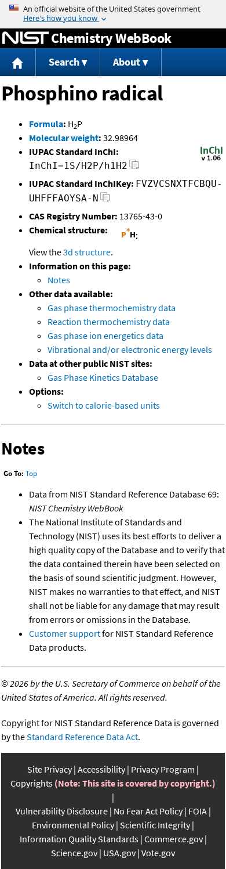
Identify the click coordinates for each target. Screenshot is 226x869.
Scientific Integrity (155, 825)
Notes (59, 280)
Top (31, 473)
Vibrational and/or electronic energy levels (130, 349)
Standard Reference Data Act (82, 736)
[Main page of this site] (18, 62)
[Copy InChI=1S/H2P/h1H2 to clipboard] (134, 167)
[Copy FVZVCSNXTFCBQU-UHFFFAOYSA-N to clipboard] (105, 200)
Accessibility (101, 769)
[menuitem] (18, 62)
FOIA (197, 811)
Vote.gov (158, 853)
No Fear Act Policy (148, 811)
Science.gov (74, 853)
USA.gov (119, 853)
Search (64, 61)
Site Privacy (49, 769)
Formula (46, 123)
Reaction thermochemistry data (109, 321)
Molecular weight (64, 137)
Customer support (64, 633)
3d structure (87, 252)
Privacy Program (163, 769)
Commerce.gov (173, 839)
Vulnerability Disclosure (62, 811)
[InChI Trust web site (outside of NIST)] (211, 159)
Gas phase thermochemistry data (112, 307)
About (126, 61)
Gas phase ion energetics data (105, 335)
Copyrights (31, 783)
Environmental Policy (73, 825)
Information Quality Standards (79, 839)
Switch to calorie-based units (104, 405)
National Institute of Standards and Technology (25, 38)
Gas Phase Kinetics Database (103, 377)
